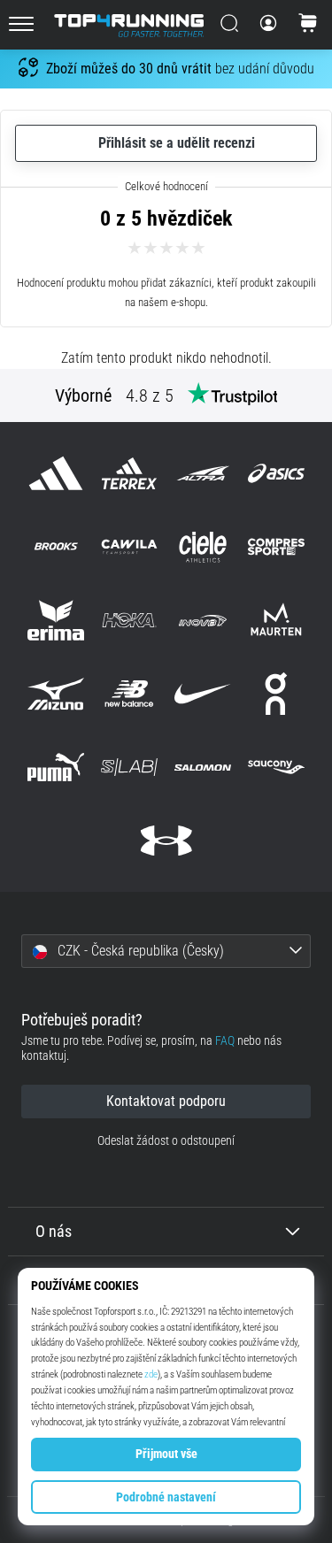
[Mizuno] (55, 693)
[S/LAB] (129, 767)
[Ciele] (203, 546)
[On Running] (276, 693)
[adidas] (55, 473)
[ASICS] (276, 473)
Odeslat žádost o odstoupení (166, 1140)
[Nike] (203, 693)
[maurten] (276, 619)
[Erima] (55, 619)
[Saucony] (276, 767)
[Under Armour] (166, 841)
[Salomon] (203, 767)
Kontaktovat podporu (166, 1101)
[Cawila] (129, 546)
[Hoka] (129, 619)
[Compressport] (276, 546)
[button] (166, 951)
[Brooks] (55, 546)
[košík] (308, 24)
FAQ (225, 1040)
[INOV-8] (203, 619)
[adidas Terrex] (129, 473)
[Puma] (55, 767)
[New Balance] (129, 693)
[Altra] (203, 473)
